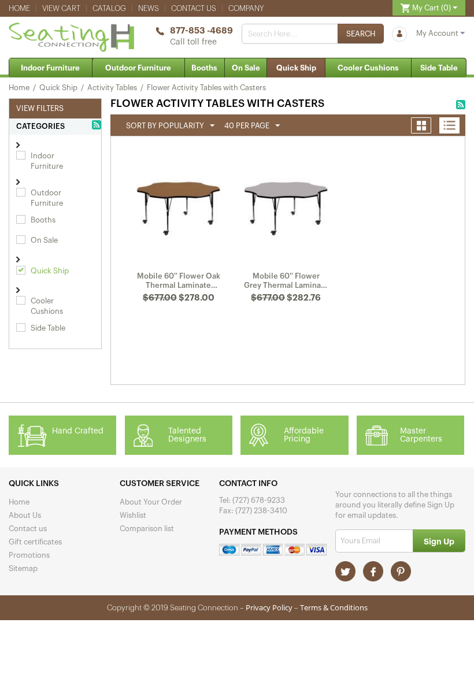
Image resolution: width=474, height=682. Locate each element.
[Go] (439, 540)
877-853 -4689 (201, 31)
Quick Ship (296, 68)
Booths (204, 68)
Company (246, 8)
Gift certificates (35, 542)
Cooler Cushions (368, 68)
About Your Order (151, 502)
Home (19, 8)
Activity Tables (112, 87)
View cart (61, 8)
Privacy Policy (269, 607)
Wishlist (133, 515)
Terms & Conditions (334, 607)
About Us (25, 515)
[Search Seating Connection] (361, 33)
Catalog (109, 8)
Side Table (439, 68)
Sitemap (23, 568)
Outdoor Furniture (138, 68)
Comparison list (147, 528)
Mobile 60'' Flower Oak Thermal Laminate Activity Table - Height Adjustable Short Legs (178, 281)
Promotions (29, 555)
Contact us (193, 8)
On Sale (246, 68)
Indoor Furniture (50, 68)
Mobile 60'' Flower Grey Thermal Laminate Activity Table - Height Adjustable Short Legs (286, 281)
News (148, 8)
